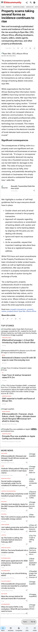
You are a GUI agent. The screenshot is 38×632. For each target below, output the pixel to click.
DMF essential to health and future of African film (18, 399)
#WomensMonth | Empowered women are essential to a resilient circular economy (14, 586)
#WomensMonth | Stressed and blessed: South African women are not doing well (14, 458)
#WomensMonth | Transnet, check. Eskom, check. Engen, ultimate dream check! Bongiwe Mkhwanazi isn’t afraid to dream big (19, 417)
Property (8, 7)
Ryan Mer (22, 311)
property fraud (12, 311)
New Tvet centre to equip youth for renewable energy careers (14, 518)
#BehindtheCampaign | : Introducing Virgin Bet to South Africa (18, 341)
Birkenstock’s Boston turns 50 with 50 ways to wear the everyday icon (19, 358)
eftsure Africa (31, 311)
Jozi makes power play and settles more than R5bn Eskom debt (14, 528)
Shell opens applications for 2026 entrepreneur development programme (14, 563)
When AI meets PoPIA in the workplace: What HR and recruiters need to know (15, 609)
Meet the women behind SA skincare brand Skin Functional (13, 597)
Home (2, 7)
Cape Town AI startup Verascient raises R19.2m (16, 376)
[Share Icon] (34, 190)
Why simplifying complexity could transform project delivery (14, 495)
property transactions (18, 309)
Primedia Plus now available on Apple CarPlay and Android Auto (18, 437)
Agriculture (29, 7)
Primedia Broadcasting (8, 441)
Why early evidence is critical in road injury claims (14, 471)
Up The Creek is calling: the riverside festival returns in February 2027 (12, 540)
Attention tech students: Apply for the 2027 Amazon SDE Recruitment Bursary (15, 506)
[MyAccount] (34, 2)
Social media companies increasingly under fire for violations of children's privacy (13, 483)
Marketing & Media (18, 7)
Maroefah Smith (6, 424)
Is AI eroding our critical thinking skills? (14, 574)
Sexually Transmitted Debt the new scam (23, 187)
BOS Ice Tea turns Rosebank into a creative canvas (14, 551)
